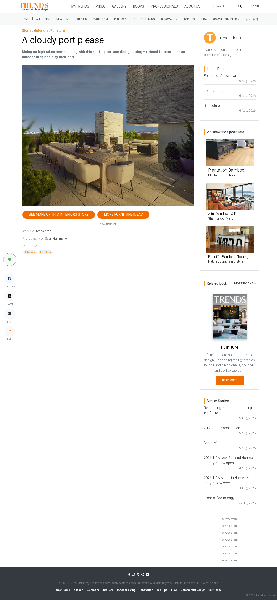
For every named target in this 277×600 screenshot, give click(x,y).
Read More (229, 380)
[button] (9, 259)
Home (25, 19)
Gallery (119, 6)
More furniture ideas (123, 214)
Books (138, 6)
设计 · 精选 (252, 19)
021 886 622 (69, 583)
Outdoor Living (144, 19)
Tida (204, 19)
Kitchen (82, 19)
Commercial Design (226, 19)
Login (255, 6)
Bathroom (100, 19)
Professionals (164, 6)
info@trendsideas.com (96, 583)
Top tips (189, 19)
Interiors (120, 19)
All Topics (43, 19)
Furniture (45, 252)
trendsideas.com (125, 583)
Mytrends (80, 6)
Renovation (169, 19)
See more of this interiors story (59, 214)
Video (101, 6)
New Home (63, 19)
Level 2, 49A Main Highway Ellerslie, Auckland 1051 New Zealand (179, 583)
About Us (192, 6)
